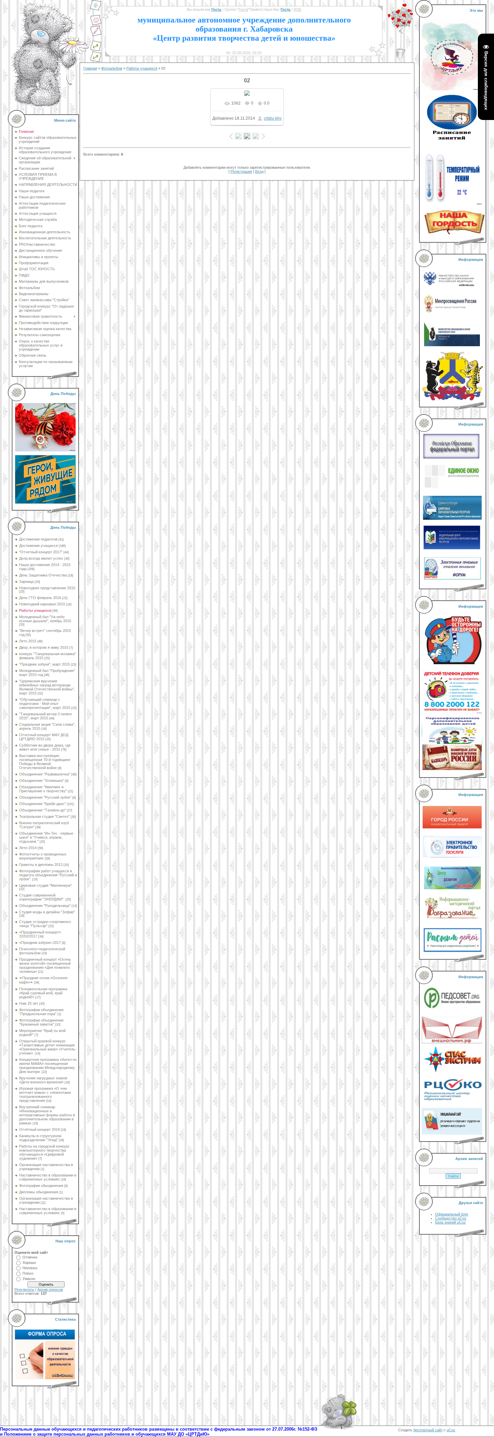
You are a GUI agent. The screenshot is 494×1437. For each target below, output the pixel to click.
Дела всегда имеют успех (41, 558)
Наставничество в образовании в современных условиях (47, 1177)
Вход (259, 171)
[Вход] (95, 60)
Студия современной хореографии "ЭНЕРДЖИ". (42, 897)
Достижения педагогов (38, 539)
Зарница (26, 582)
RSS (297, 9)
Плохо (28, 1273)
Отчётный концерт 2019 (39, 1129)
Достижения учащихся (38, 546)
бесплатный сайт (428, 1430)
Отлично (30, 1257)
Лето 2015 (27, 641)
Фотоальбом (111, 68)
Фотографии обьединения (41, 1186)
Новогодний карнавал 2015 (42, 604)
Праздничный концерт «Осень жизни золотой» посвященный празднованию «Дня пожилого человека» (45, 965)
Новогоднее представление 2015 (47, 588)
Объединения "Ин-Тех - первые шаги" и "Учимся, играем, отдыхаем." (46, 837)
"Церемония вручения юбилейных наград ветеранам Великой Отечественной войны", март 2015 (47, 687)
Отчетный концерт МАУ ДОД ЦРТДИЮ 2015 (43, 737)
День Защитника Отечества (43, 575)
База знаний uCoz (450, 1222)
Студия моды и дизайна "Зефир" (47, 912)
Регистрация (241, 171)
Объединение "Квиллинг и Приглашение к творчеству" (43, 789)
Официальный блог (451, 1214)
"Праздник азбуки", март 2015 (44, 664)
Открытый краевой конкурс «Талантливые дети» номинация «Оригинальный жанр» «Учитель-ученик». (47, 1047)
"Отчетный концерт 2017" (41, 552)
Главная (90, 68)
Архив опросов (50, 1289)
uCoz (451, 1430)
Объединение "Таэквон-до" (42, 810)
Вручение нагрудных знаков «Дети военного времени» (43, 1080)
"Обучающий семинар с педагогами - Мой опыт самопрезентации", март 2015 (44, 703)
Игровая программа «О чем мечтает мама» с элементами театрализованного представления (45, 1094)
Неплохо (30, 1268)
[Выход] (95, 50)
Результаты (24, 1289)
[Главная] (95, 9)
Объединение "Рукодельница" (45, 906)
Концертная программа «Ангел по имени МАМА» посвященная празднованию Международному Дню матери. (48, 1065)
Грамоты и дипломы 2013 (41, 865)
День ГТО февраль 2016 (40, 598)
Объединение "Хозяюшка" (41, 781)
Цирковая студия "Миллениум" (45, 885)
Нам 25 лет (28, 1003)
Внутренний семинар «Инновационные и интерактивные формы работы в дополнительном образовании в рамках (47, 1115)
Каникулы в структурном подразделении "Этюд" (40, 1138)
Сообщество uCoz (450, 1218)
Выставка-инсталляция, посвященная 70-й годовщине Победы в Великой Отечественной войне (44, 762)
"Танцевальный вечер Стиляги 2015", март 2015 (45, 716)
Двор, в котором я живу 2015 (43, 647)
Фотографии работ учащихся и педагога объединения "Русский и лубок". (48, 875)
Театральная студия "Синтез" (44, 816)
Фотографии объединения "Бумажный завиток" (41, 1022)
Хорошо (29, 1263)
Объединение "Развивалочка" (44, 774)
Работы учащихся (35, 610)
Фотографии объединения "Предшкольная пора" (41, 1012)
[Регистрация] (95, 35)
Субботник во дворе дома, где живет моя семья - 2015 (45, 747)
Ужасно (29, 1279)
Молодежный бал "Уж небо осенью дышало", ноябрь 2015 (45, 619)
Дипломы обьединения (38, 1192)
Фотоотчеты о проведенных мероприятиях (43, 856)
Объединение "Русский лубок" (45, 797)
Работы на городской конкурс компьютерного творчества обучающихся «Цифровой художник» (44, 1152)
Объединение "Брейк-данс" (42, 804)
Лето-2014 (28, 848)
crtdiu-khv (273, 118)
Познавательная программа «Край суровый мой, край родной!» (43, 993)
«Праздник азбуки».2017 (40, 943)
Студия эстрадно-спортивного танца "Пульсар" (45, 924)
